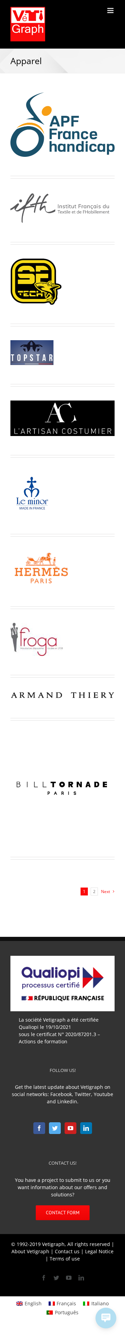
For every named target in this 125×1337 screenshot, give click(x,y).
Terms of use (65, 1258)
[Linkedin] (86, 1128)
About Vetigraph (30, 1251)
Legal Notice (99, 1251)
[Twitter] (55, 1128)
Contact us (67, 1251)
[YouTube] (70, 1128)
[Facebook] (39, 1128)
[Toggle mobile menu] (111, 10)
